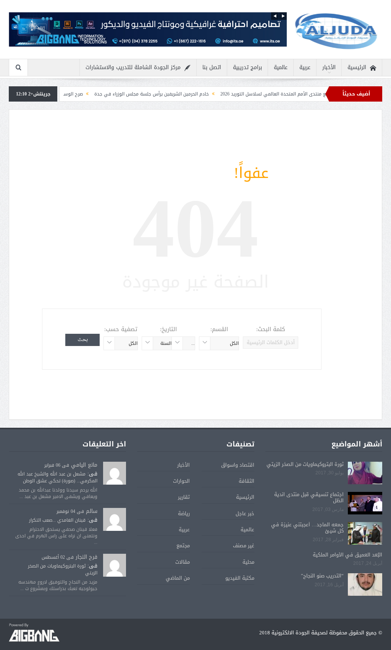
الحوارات (181, 481)
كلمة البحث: (270, 329)
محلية (248, 562)
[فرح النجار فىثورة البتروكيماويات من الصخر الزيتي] (114, 565)
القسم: (219, 329)
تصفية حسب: (120, 329)
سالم (91, 511)
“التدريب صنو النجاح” (322, 575)
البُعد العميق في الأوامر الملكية (347, 554)
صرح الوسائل (85, 94)
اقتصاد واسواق (237, 465)
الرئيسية (356, 67)
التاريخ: (168, 329)
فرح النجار (86, 557)
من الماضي (178, 578)
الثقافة (246, 481)
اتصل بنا (211, 67)
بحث (83, 339)
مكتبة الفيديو (239, 578)
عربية (304, 67)
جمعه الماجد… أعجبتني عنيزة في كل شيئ (307, 528)
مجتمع (183, 545)
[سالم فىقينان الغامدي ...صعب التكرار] (114, 519)
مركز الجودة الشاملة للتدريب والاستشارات (133, 67)
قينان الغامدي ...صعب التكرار (57, 520)
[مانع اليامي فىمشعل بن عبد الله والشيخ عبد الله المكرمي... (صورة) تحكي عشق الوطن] (114, 473)
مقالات (182, 562)
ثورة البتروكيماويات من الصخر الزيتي (305, 464)
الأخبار (329, 67)
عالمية (281, 67)
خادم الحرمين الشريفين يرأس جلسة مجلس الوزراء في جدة (166, 94)
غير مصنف (243, 545)
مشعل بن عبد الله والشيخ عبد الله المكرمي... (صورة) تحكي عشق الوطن (57, 477)
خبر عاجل (245, 513)
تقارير (184, 497)
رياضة (184, 513)
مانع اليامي (84, 465)
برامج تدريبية (247, 67)
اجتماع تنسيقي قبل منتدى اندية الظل (309, 498)
